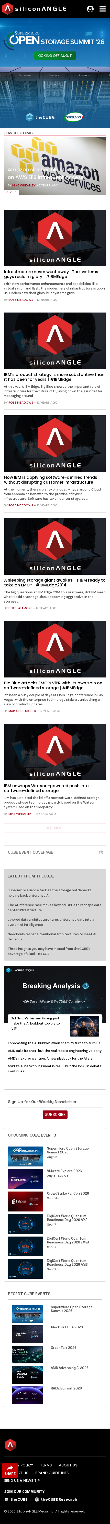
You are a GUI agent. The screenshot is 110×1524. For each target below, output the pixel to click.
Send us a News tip (22, 1480)
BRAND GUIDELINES (52, 1472)
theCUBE (18, 1499)
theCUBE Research (59, 1499)
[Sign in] (90, 9)
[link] (55, 167)
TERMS (46, 1465)
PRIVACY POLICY (18, 1465)
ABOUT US (68, 1465)
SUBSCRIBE (55, 1114)
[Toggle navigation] (102, 9)
